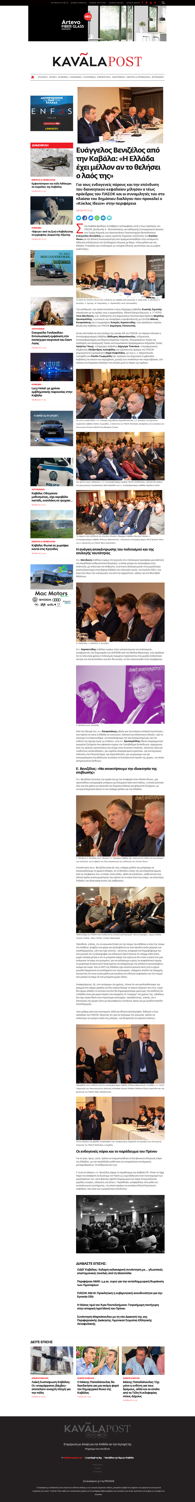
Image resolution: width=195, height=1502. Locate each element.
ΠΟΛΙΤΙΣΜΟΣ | (89, 77)
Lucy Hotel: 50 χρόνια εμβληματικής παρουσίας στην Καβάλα (52, 392)
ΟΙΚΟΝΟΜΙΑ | (76, 77)
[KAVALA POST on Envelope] (99, 1435)
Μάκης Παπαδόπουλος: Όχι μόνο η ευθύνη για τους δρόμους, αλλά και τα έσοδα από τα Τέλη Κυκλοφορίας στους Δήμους (141, 1389)
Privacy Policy (97, 1465)
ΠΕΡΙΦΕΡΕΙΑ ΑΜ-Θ (59, 3)
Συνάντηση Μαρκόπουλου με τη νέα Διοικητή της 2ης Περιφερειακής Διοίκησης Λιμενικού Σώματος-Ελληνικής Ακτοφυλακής (114, 1320)
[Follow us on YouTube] (152, 3)
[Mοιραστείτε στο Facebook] (84, 217)
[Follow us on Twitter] (147, 3)
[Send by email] (103, 217)
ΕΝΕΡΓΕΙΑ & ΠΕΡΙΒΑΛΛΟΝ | (138, 77)
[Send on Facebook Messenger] (90, 217)
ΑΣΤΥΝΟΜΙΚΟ (158, 77)
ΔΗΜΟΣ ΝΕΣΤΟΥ (116, 3)
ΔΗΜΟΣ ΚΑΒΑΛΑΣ (79, 3)
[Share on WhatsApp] (97, 217)
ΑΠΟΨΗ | (53, 77)
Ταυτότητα (97, 1472)
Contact (97, 1468)
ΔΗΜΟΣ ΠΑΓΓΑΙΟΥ (98, 3)
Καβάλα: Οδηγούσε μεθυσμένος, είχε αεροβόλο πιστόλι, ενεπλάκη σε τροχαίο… (52, 497)
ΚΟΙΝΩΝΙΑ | (63, 77)
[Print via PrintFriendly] (109, 217)
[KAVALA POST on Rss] (104, 1435)
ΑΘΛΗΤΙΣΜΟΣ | (118, 77)
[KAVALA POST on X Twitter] (93, 1435)
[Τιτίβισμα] (78, 217)
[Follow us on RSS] (155, 3)
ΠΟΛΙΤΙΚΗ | (43, 77)
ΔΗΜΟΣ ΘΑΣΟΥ (133, 3)
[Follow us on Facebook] (143, 3)
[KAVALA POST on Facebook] (88, 1435)
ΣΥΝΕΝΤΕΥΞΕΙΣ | (104, 77)
